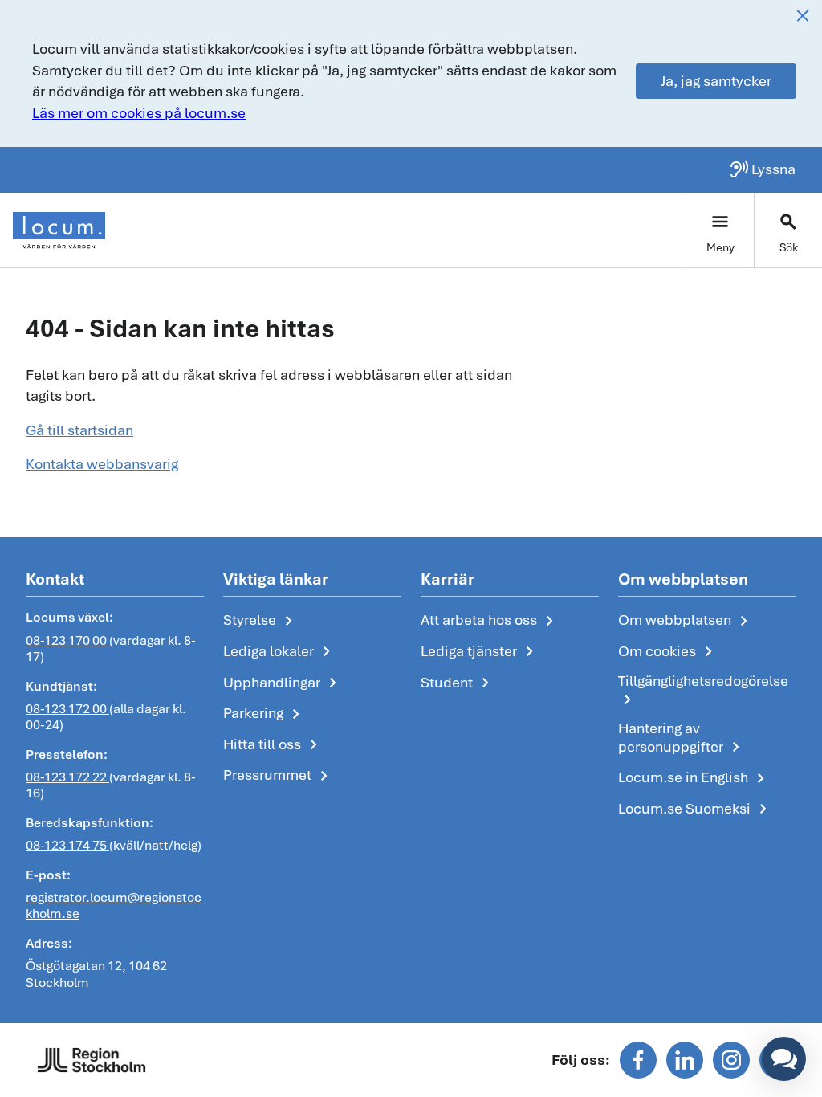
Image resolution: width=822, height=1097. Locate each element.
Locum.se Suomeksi (695, 809)
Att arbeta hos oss (490, 620)
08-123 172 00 (67, 708)
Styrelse (261, 620)
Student (458, 683)
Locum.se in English (694, 778)
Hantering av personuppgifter (682, 738)
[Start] (59, 230)
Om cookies (668, 652)
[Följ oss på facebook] (638, 1060)
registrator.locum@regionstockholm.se (113, 905)
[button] (784, 1059)
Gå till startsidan (79, 430)
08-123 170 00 (67, 640)
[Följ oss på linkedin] (684, 1060)
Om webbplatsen (686, 620)
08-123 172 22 (67, 777)
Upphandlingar (283, 683)
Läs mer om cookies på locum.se (139, 113)
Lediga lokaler (279, 652)
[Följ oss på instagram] (731, 1060)
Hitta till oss (273, 745)
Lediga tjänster (480, 652)
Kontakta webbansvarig (102, 464)
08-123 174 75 (67, 845)
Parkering (264, 714)
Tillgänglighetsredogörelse (703, 691)
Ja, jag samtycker (716, 80)
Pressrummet (278, 775)
